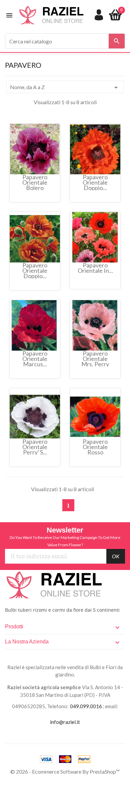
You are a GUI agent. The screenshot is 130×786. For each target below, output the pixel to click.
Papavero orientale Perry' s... (34, 447)
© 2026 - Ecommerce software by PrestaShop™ (65, 771)
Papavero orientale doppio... (95, 182)
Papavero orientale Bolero (34, 182)
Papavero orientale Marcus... (34, 359)
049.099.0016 (86, 706)
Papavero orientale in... (95, 268)
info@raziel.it (65, 722)
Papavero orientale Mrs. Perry (95, 359)
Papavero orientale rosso (95, 447)
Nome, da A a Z (65, 87)
